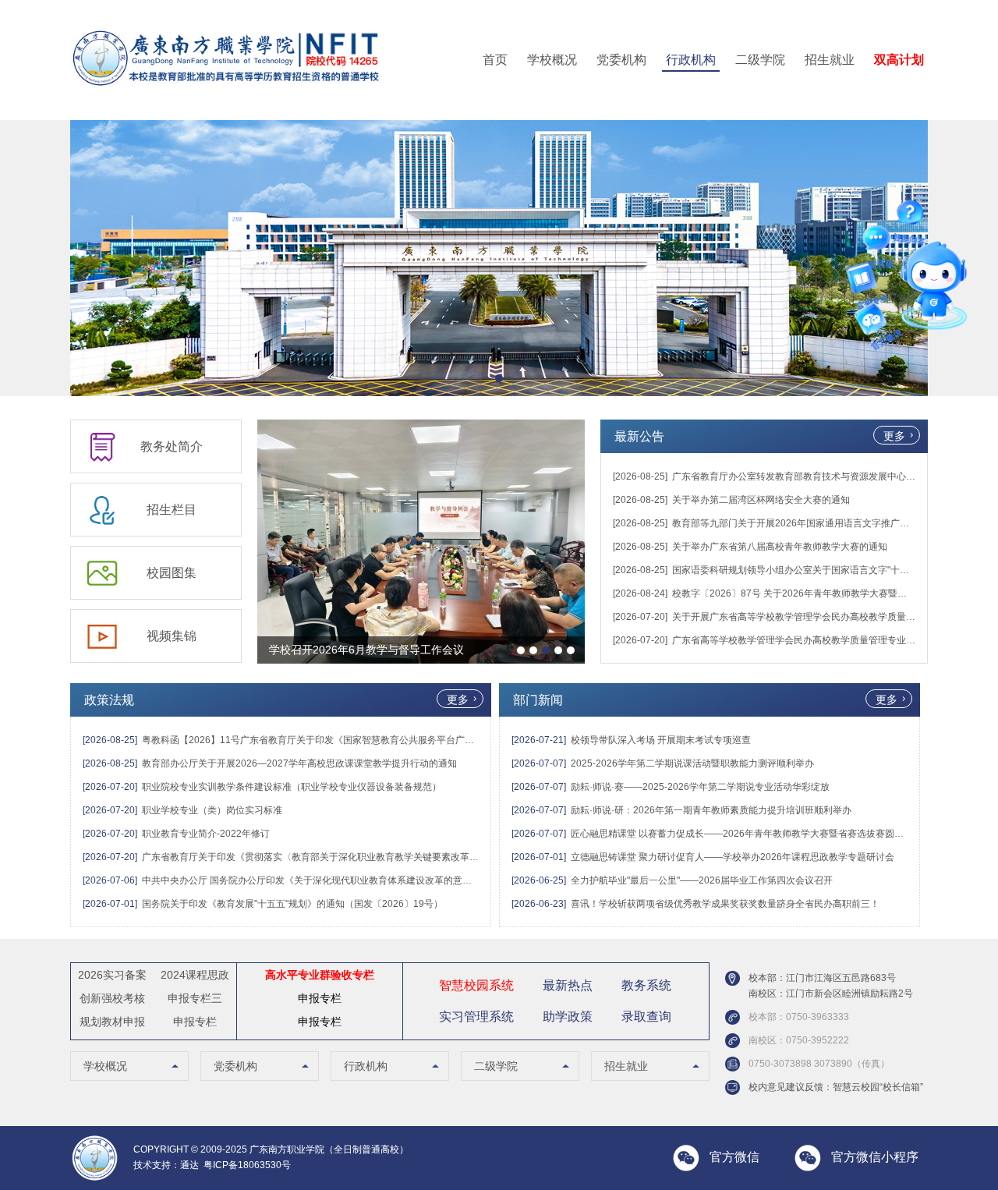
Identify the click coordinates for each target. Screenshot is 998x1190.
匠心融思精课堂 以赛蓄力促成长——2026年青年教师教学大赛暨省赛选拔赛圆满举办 (746, 833)
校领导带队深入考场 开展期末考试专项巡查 (661, 740)
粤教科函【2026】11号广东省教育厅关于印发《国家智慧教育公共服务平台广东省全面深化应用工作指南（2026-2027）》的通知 (411, 740)
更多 (894, 436)
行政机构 (691, 59)
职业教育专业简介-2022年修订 (206, 833)
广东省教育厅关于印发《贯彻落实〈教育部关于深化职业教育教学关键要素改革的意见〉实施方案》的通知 (362, 857)
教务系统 (646, 985)
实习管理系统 (476, 1016)
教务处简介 (171, 446)
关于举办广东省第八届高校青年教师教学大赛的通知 (779, 546)
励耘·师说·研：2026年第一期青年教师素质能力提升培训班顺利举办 (711, 810)
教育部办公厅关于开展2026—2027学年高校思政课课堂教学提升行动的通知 (299, 763)
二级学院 (760, 59)
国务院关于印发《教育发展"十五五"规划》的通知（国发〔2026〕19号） (292, 903)
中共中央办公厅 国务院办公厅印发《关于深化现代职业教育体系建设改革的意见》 (311, 880)
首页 (495, 59)
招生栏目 (171, 509)
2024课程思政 (195, 975)
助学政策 (568, 1016)
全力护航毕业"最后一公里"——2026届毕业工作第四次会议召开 (702, 880)
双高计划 (899, 59)
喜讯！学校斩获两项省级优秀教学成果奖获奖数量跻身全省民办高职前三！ (725, 903)
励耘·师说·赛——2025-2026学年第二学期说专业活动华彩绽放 (700, 786)
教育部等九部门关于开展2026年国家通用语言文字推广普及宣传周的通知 (823, 523)
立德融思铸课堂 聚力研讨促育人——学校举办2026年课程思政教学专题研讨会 (732, 857)
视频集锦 (171, 636)
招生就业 (830, 59)
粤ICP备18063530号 (247, 1165)
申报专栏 (195, 1021)
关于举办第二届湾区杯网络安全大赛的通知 (761, 499)
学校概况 (552, 59)
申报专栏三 (195, 998)
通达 (189, 1165)
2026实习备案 (112, 975)
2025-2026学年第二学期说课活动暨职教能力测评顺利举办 (692, 763)
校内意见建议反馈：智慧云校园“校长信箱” (835, 1087)
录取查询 (646, 1016)
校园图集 (171, 572)
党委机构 (621, 59)
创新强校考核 (112, 998)
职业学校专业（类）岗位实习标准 (212, 810)
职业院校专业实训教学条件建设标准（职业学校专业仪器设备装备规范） (291, 786)
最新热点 (568, 985)
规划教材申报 (112, 1021)
